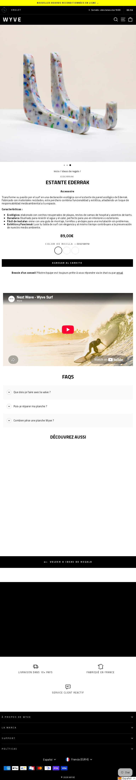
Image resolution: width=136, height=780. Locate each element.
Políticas (9, 748)
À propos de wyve (16, 717)
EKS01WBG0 (66, 250)
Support (9, 738)
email (120, 273)
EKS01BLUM (75, 250)
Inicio (57, 171)
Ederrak (67, 176)
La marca (9, 727)
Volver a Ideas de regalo (70, 561)
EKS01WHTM (58, 250)
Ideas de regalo (70, 171)
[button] (127, 778)
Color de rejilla (67, 244)
